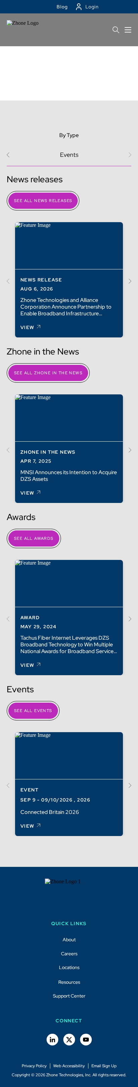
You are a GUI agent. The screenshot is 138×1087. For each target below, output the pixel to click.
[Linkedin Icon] (52, 1039)
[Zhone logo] (25, 30)
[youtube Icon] (86, 1039)
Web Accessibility (69, 1066)
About (69, 940)
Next (128, 281)
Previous (9, 154)
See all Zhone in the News (48, 373)
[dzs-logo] (69, 895)
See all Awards (34, 538)
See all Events (33, 710)
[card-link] (69, 279)
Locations (69, 968)
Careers (69, 954)
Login (92, 7)
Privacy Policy (34, 1066)
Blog (62, 7)
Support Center (69, 996)
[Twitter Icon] (69, 1039)
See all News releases (43, 200)
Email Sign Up (104, 1066)
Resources (69, 982)
